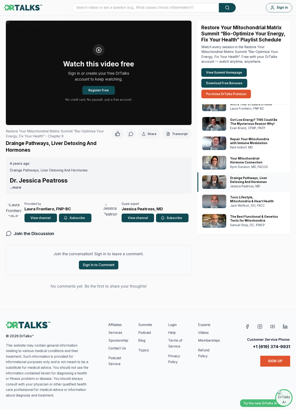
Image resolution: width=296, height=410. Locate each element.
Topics (143, 350)
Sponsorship (118, 340)
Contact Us (117, 348)
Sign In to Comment (98, 265)
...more (15, 187)
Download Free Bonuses (224, 83)
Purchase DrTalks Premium (226, 94)
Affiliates (115, 325)
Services (115, 333)
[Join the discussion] (131, 134)
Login (172, 325)
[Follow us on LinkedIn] (285, 326)
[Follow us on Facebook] (247, 326)
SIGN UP (275, 361)
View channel (41, 218)
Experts (204, 325)
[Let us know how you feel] (117, 133)
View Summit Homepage (224, 72)
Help (172, 333)
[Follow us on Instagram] (260, 326)
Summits (145, 325)
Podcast (144, 333)
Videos (203, 333)
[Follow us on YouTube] (273, 326)
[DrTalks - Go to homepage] (28, 325)
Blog (141, 340)
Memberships (209, 340)
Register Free (98, 90)
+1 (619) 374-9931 (271, 346)
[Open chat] (284, 398)
